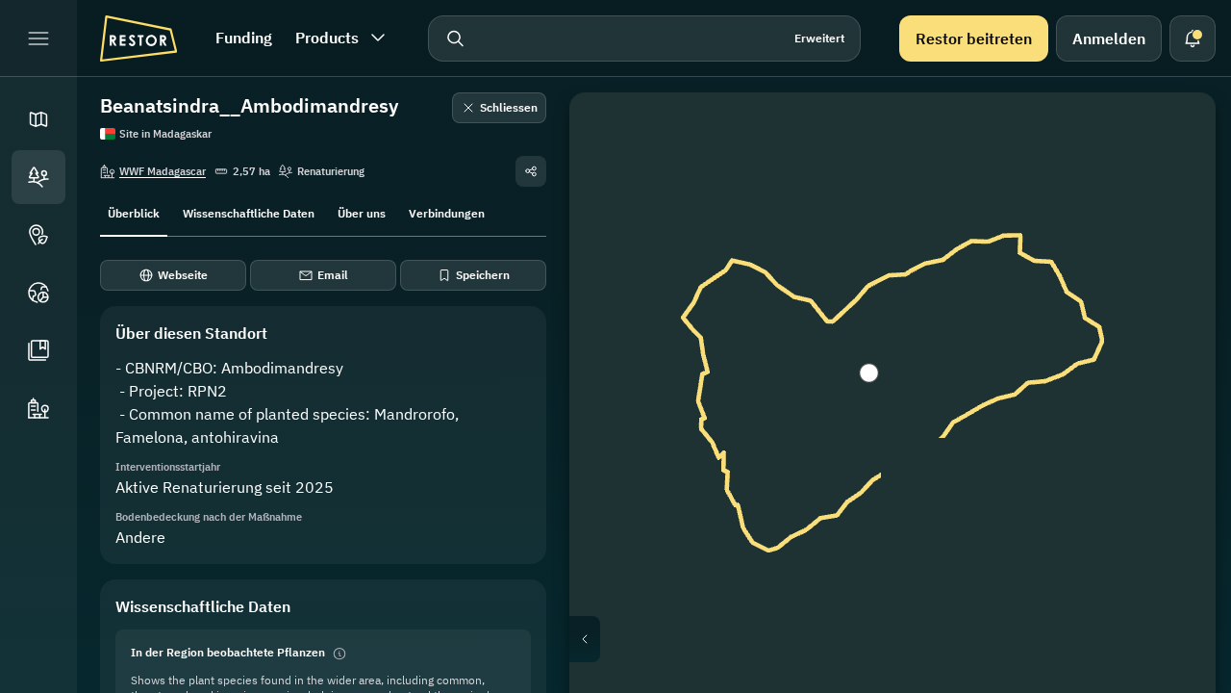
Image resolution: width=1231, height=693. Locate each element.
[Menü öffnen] (38, 38)
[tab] (133, 212)
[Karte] (38, 119)
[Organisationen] (38, 408)
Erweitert (819, 38)
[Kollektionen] (38, 350)
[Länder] (38, 293)
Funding (243, 37)
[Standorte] (38, 177)
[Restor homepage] (138, 38)
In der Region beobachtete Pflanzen (228, 652)
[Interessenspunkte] (38, 235)
